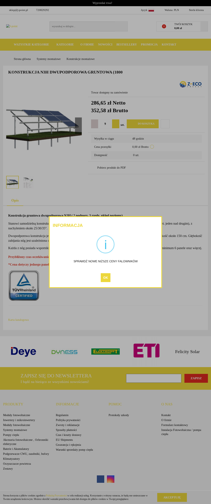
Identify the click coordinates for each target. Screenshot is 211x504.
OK (105, 277)
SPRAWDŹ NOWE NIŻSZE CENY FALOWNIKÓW (106, 261)
